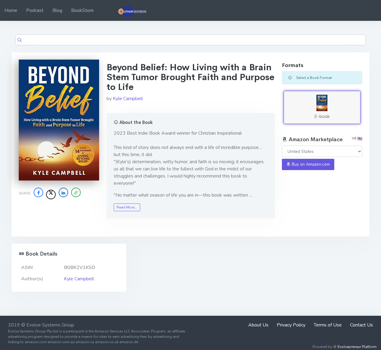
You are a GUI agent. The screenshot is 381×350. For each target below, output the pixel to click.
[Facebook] (38, 192)
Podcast (34, 10)
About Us (258, 325)
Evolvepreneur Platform (357, 346)
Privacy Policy (291, 325)
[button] (76, 192)
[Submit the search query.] (20, 40)
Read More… (127, 207)
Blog (57, 10)
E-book (322, 116)
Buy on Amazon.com (310, 164)
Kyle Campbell (128, 98)
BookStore (82, 10)
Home (10, 10)
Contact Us (361, 325)
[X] (51, 194)
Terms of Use (328, 325)
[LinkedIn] (63, 192)
